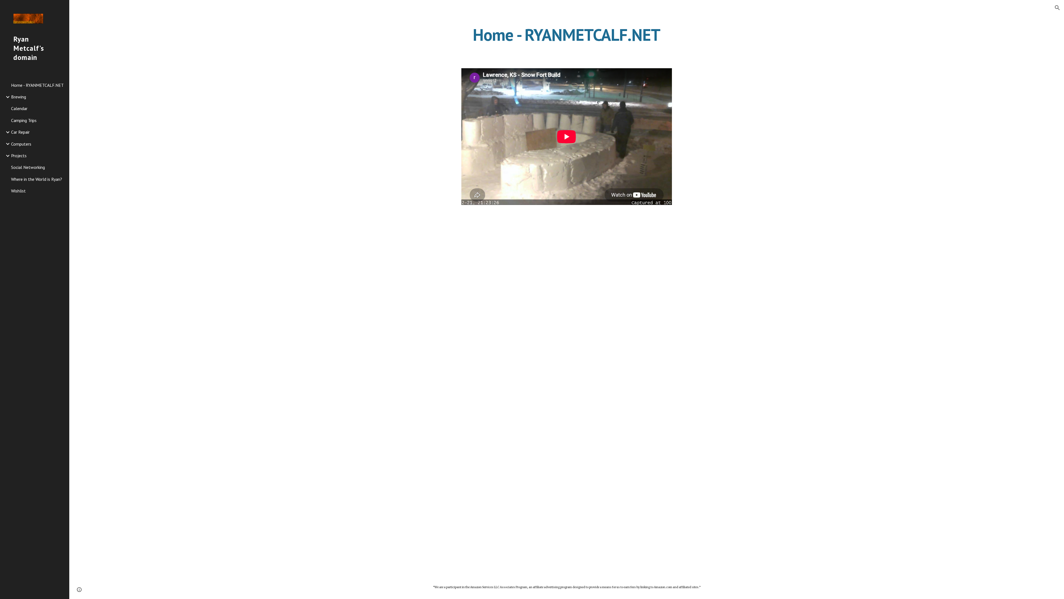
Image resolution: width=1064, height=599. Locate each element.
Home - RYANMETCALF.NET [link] (37, 85)
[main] (566, 34)
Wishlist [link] (18, 191)
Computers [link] (21, 144)
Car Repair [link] (20, 132)
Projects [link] (19, 155)
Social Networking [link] (28, 167)
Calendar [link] (19, 108)
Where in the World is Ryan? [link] (36, 179)
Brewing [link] (18, 97)
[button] (1057, 7)
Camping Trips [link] (24, 120)
